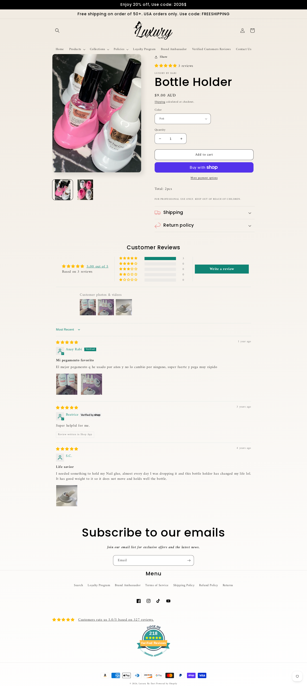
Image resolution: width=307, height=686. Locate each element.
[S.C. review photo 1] (67, 495)
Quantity (160, 130)
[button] (57, 30)
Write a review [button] (222, 269)
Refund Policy (208, 585)
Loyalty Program (99, 585)
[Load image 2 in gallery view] (85, 190)
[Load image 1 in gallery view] (62, 190)
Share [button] (163, 57)
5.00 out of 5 (98, 266)
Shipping (160, 102)
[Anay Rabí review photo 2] (91, 384)
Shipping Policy (184, 585)
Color (158, 110)
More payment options (204, 178)
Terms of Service (157, 585)
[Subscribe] (189, 560)
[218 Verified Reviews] (153, 659)
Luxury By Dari (147, 684)
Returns (228, 585)
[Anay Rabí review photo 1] (67, 384)
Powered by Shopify (166, 684)
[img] (67, 343)
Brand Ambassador (128, 585)
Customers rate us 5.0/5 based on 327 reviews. (116, 620)
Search (78, 585)
